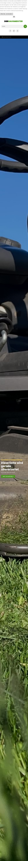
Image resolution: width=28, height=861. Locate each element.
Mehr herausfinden (8, 476)
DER (13, 21)
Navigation (7, 37)
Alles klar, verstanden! (6, 14)
